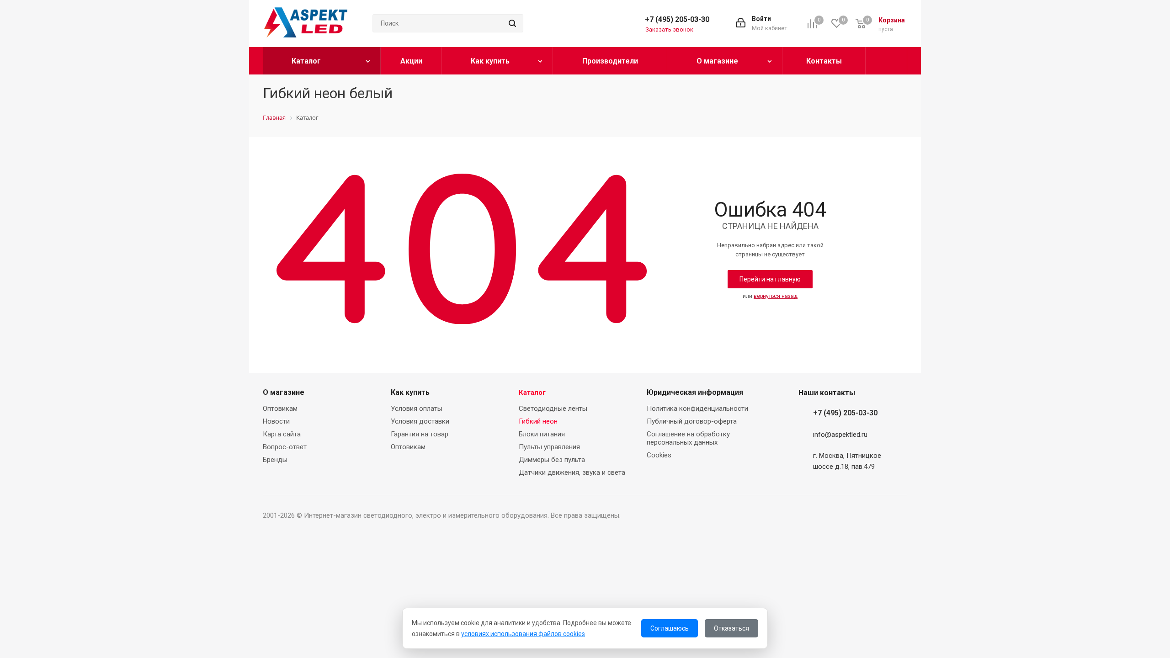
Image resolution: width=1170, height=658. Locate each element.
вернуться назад (776, 296)
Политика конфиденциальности (697, 408)
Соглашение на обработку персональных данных (688, 438)
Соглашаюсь (669, 628)
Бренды (275, 460)
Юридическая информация (695, 392)
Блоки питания (542, 434)
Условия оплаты (416, 408)
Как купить (410, 392)
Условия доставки (420, 421)
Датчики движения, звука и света (572, 472)
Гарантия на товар (419, 434)
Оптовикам (280, 408)
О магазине (283, 392)
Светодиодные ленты (553, 408)
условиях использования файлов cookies (523, 633)
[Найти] (512, 23)
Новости (276, 421)
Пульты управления (549, 447)
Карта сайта (282, 434)
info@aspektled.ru (840, 434)
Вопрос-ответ (285, 447)
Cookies (659, 455)
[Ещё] (886, 60)
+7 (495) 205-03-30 (677, 19)
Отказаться (731, 628)
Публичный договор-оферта (692, 421)
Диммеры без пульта (552, 460)
